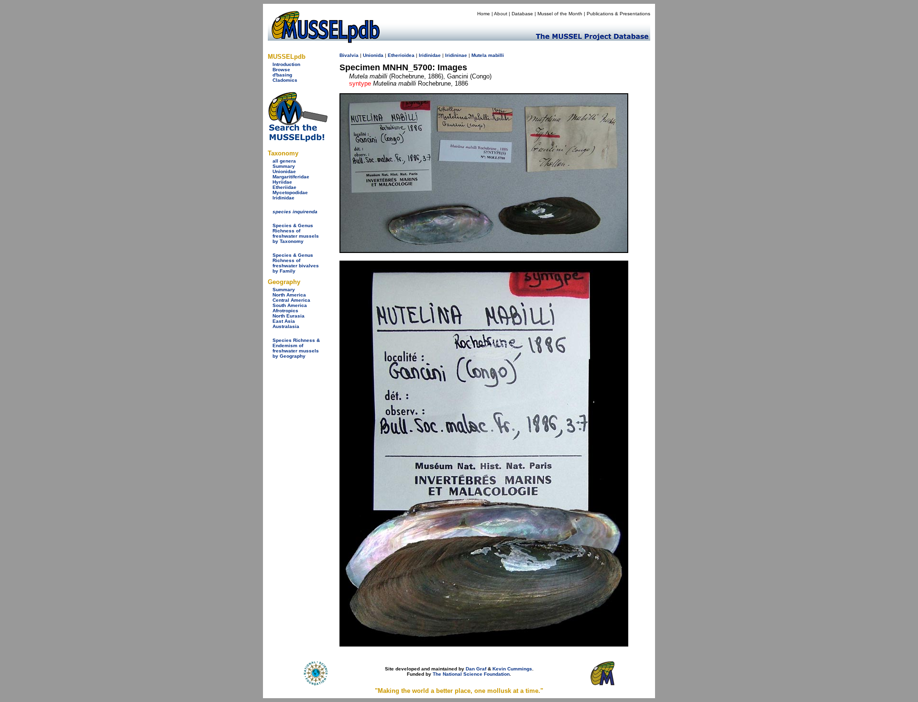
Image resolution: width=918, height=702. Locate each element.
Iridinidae (284, 197)
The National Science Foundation (471, 674)
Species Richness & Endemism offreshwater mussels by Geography (296, 348)
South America (290, 305)
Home (483, 13)
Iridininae (456, 55)
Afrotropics (285, 310)
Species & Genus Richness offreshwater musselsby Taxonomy (296, 233)
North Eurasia (289, 315)
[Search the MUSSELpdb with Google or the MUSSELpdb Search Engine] (298, 140)
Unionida (373, 55)
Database (522, 13)
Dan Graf (476, 668)
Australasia (286, 326)
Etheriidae (284, 187)
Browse (281, 69)
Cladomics (285, 80)
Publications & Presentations (618, 13)
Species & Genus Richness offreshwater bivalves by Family (296, 263)
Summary (284, 166)
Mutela (479, 55)
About (500, 13)
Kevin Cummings (512, 668)
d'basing (282, 74)
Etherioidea (401, 55)
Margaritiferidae (291, 176)
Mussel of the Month (559, 13)
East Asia (284, 321)
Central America (291, 300)
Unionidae (284, 171)
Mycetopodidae (290, 192)
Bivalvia (349, 55)
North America (289, 294)
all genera (284, 161)
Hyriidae (282, 182)
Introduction (286, 64)
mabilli (496, 55)
